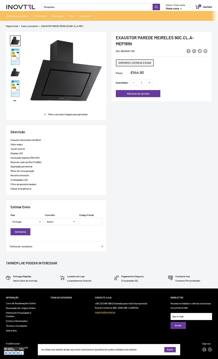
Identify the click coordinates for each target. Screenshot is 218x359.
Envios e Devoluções (17, 320)
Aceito (170, 349)
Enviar (178, 325)
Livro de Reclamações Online (21, 303)
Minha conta (172, 8)
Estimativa (20, 231)
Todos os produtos (29, 26)
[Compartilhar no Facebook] (188, 51)
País (13, 215)
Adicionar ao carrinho (138, 93)
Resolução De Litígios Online (21, 308)
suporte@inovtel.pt (105, 312)
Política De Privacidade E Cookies (18, 314)
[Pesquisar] (156, 7)
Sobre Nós (11, 330)
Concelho (50, 215)
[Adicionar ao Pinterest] (194, 51)
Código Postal (86, 215)
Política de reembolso (21, 246)
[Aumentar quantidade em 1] (149, 83)
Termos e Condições (16, 325)
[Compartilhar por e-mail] (205, 51)
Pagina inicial (12, 26)
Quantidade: (122, 82)
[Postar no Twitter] (200, 51)
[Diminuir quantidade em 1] (134, 83)
